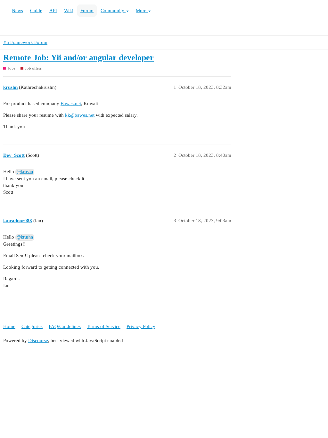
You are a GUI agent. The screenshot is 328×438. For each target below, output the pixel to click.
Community (113, 10)
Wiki (68, 10)
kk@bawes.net (79, 115)
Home (9, 326)
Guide (36, 10)
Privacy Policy (141, 326)
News (17, 10)
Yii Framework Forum (25, 42)
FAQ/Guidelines (65, 326)
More (142, 10)
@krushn (25, 171)
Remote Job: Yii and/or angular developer (78, 57)
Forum (87, 10)
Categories (32, 326)
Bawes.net (71, 103)
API (53, 10)
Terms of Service (103, 326)
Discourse (38, 340)
